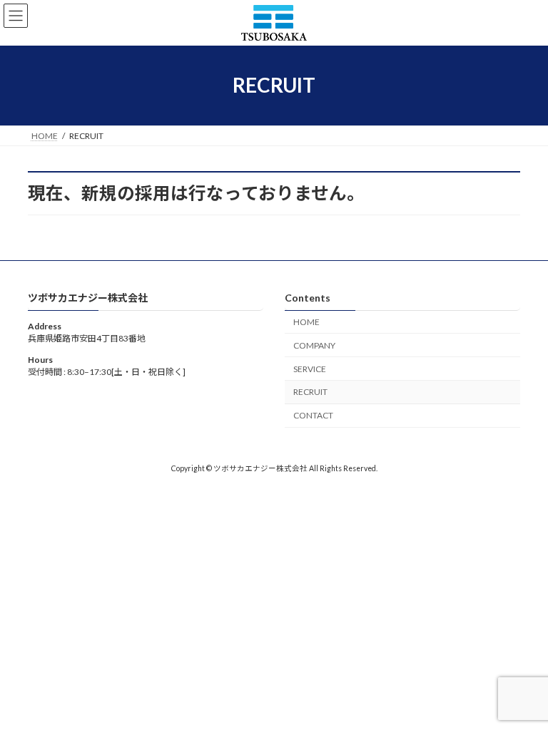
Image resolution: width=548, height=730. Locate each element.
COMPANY (314, 345)
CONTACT (313, 415)
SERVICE (309, 368)
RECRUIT (310, 391)
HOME (306, 322)
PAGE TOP (522, 693)
